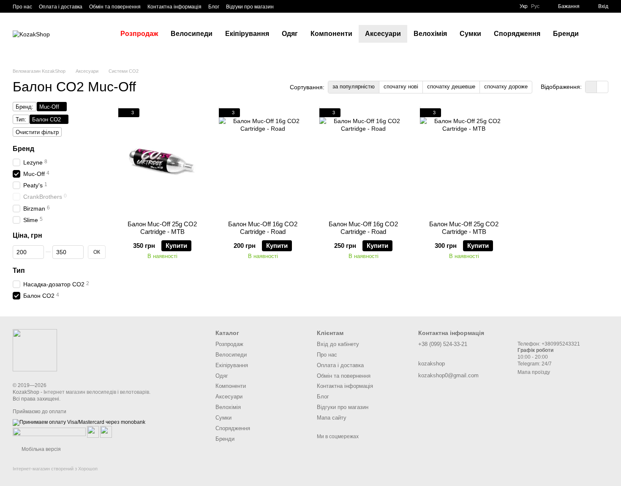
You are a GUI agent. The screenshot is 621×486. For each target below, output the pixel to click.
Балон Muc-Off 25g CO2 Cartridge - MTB (162, 227)
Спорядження (517, 33)
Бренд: (24, 107)
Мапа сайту (331, 418)
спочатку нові (401, 86)
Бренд (23, 148)
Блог (213, 7)
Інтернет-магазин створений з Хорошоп (55, 468)
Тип (19, 270)
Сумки (470, 33)
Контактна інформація (174, 7)
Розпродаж (139, 33)
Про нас (22, 7)
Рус (535, 6)
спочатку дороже (506, 86)
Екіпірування (247, 33)
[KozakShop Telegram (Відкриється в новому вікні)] (285, 6)
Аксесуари (383, 33)
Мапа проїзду (534, 372)
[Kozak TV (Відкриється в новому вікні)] (295, 6)
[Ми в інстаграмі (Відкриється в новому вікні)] (305, 6)
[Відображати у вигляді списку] (602, 87)
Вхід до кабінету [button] (338, 344)
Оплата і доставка (60, 7)
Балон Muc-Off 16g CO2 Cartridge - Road (262, 227)
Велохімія (430, 33)
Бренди (566, 33)
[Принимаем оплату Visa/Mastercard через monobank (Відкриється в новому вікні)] (79, 422)
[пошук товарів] (600, 34)
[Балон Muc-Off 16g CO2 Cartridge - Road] (263, 161)
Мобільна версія (40, 449)
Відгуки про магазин (250, 7)
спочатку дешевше (451, 86)
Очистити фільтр (37, 132)
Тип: (21, 119)
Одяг (290, 33)
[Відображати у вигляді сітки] (591, 87)
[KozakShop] (35, 350)
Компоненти (331, 33)
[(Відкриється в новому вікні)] (93, 431)
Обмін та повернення (115, 7)
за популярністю (353, 86)
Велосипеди (191, 33)
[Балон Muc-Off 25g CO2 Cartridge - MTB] (162, 161)
